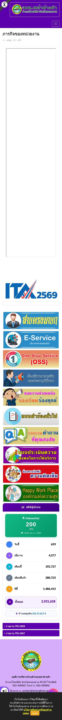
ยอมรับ (35, 713)
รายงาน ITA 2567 (15, 633)
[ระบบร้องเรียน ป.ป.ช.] (4, 691)
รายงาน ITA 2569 (15, 626)
